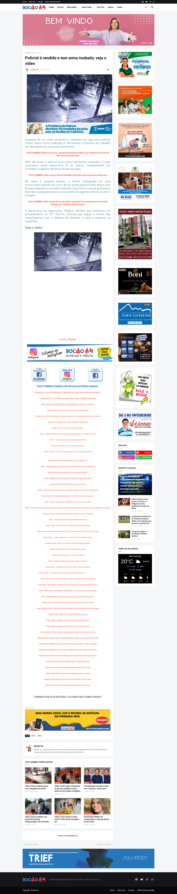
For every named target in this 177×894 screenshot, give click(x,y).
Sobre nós (32, 2)
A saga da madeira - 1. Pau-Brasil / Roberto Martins (140, 534)
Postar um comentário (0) (68, 836)
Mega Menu (72, 7)
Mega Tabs (86, 7)
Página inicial (30, 53)
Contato (40, 2)
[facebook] (143, 2)
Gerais (39, 53)
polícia (39, 736)
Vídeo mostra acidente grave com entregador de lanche (36, 787)
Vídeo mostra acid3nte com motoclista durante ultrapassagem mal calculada (37, 819)
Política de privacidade (52, 2)
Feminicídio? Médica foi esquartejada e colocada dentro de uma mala (96, 819)
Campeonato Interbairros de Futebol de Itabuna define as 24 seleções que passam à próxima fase (141, 519)
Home (25, 2)
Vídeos (111, 7)
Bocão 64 (38, 746)
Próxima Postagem (104, 844)
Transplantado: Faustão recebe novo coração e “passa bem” (96, 787)
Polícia (60, 7)
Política (100, 7)
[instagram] (150, 2)
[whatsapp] (153, 2)
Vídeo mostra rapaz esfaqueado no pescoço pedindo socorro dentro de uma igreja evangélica (67, 788)
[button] (146, 7)
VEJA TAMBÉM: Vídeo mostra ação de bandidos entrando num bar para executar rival (68, 175)
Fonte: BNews (67, 339)
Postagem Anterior (31, 844)
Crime (119, 7)
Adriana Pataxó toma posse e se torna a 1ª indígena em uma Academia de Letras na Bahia (140, 503)
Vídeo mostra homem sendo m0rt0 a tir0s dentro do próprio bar (67, 819)
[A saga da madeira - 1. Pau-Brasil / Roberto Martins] (124, 534)
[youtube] (146, 2)
